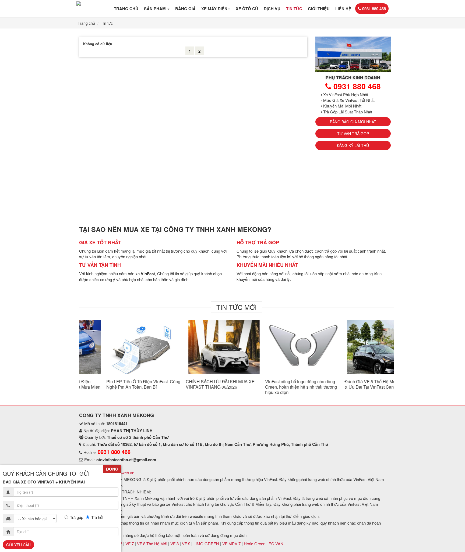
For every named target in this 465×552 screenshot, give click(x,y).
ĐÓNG (112, 469)
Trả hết (97, 517)
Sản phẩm (155, 9)
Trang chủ (126, 9)
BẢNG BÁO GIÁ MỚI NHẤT (353, 121)
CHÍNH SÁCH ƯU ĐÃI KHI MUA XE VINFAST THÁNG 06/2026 (192, 384)
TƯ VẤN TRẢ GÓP (353, 133)
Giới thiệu (319, 9)
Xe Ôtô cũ (247, 9)
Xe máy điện (214, 9)
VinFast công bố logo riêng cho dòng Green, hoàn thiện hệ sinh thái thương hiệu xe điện (274, 386)
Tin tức (294, 9)
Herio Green (255, 543)
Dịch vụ (272, 9)
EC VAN (276, 543)
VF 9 (186, 543)
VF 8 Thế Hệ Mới (152, 543)
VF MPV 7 (232, 543)
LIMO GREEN (206, 543)
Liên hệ (343, 9)
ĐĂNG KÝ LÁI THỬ (353, 145)
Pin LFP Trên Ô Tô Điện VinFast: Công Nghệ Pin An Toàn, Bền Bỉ (116, 384)
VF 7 (130, 543)
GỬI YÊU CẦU (18, 544)
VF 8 (175, 543)
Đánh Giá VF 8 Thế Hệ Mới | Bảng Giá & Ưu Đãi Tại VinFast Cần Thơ (353, 384)
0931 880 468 (373, 9)
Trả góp (76, 517)
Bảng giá (185, 9)
